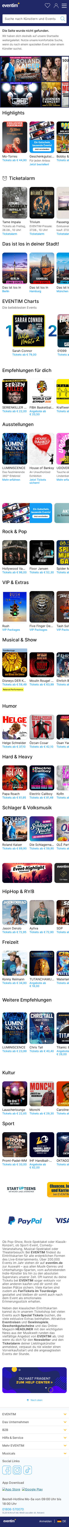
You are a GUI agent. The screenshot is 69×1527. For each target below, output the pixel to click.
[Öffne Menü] (64, 5)
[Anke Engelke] (51, 69)
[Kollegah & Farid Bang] (20, 95)
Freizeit (10, 942)
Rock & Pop (14, 531)
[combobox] (30, 18)
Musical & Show (19, 640)
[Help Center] (34, 1380)
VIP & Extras (15, 582)
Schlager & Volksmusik (27, 807)
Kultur (8, 1072)
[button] (34, 1400)
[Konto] (56, 5)
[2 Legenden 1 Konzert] (51, 94)
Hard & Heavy (17, 756)
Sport (8, 1123)
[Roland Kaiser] (20, 69)
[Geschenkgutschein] (27, 513)
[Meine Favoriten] (47, 5)
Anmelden (45, 1521)
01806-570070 (13, 1509)
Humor (9, 706)
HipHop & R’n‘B (18, 891)
